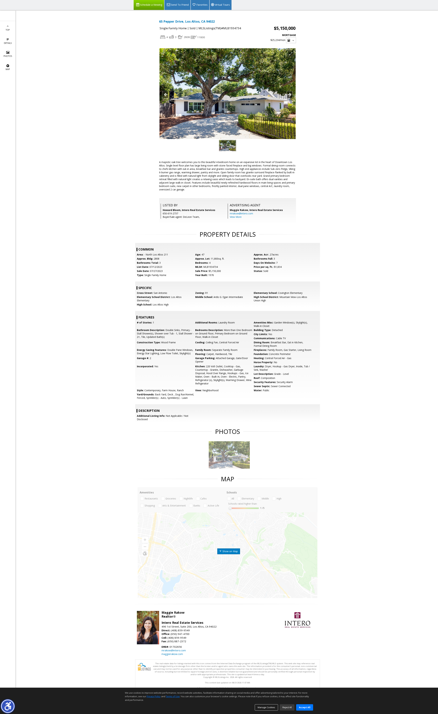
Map (8, 69)
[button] (7, 706)
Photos (8, 56)
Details (8, 43)
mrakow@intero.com (241, 213)
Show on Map (230, 551)
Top (8, 29)
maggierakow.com (172, 654)
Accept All (304, 707)
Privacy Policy (154, 696)
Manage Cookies (266, 707)
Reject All (287, 707)
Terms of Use (173, 696)
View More (236, 216)
